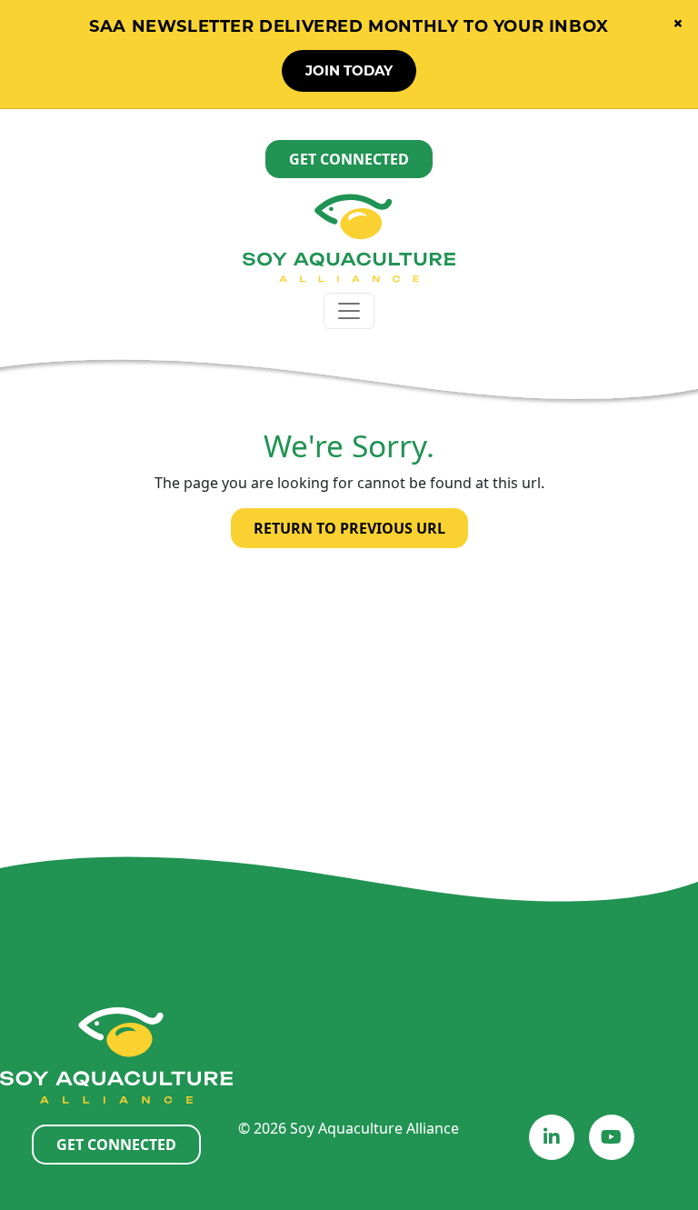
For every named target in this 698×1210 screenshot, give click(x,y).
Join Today (349, 70)
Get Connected (349, 159)
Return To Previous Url (349, 528)
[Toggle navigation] (349, 311)
